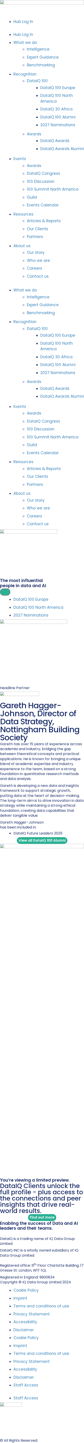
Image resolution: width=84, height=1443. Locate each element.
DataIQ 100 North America (56, 98)
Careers (34, 268)
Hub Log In (23, 21)
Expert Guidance (43, 57)
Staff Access (25, 1385)
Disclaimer (23, 1330)
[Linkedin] (2, 1233)
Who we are (38, 260)
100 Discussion (40, 181)
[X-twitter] (7, 1233)
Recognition (25, 74)
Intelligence (38, 49)
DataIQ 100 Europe (57, 87)
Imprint (20, 1298)
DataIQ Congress (43, 173)
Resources (23, 214)
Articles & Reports (44, 221)
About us (21, 245)
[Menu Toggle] (5, 592)
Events (19, 158)
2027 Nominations (57, 125)
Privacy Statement (31, 1314)
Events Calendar (43, 205)
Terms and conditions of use (41, 1306)
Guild (32, 197)
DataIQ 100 (37, 80)
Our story (36, 252)
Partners (35, 236)
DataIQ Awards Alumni (62, 148)
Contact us (38, 276)
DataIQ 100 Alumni (57, 117)
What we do (25, 42)
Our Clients (37, 229)
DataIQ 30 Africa (56, 109)
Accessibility (25, 1322)
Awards (34, 134)
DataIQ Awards (54, 140)
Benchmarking (41, 65)
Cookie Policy (26, 1290)
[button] (42, 28)
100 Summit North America (52, 189)
